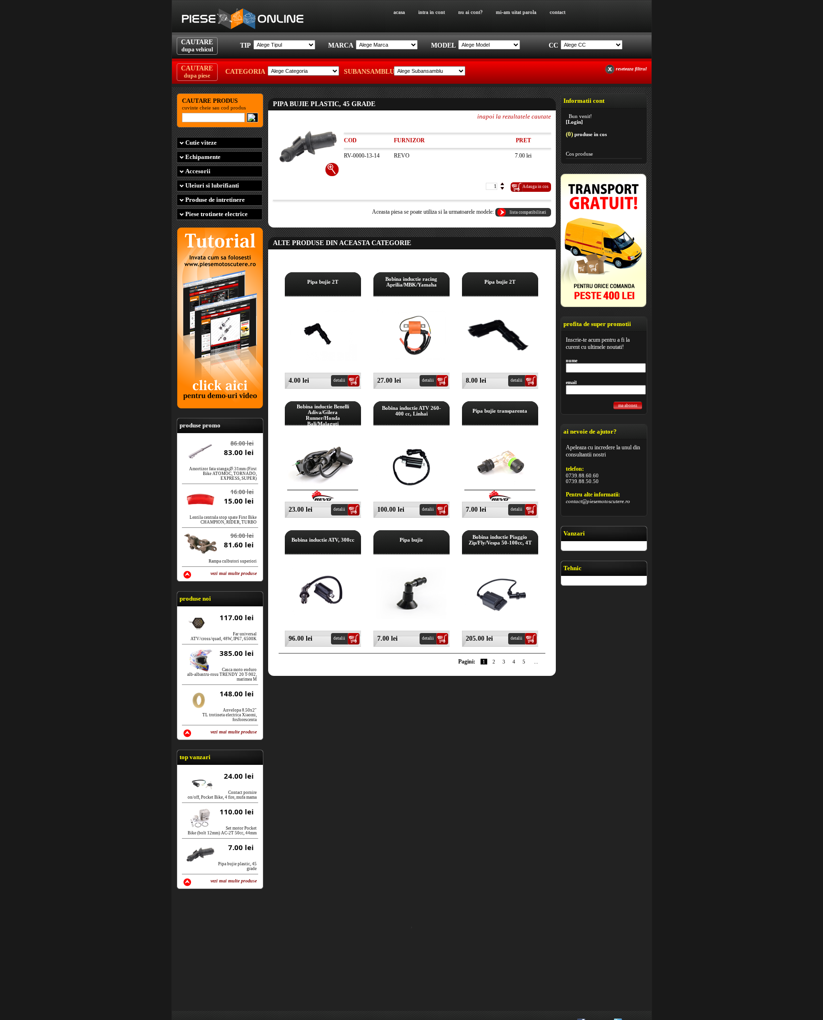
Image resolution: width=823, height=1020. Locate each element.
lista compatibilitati (528, 212)
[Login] (574, 122)
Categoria (245, 71)
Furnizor (409, 140)
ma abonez (627, 405)
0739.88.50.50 (582, 481)
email (571, 382)
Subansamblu (367, 71)
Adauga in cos (535, 186)
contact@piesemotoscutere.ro (598, 501)
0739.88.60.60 (582, 475)
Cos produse (579, 154)
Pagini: (466, 661)
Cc (553, 45)
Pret (523, 140)
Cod (350, 140)
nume (571, 360)
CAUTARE (197, 46)
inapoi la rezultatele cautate (514, 116)
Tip (245, 45)
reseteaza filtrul (631, 68)
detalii (339, 380)
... (536, 661)
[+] (332, 170)
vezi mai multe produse (234, 573)
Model (443, 45)
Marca (340, 45)
